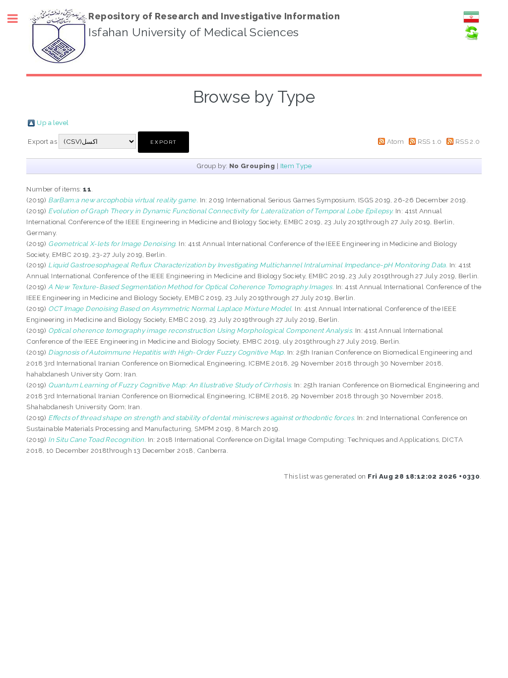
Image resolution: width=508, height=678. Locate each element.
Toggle (18, 18)
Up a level (52, 122)
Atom (395, 141)
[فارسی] (471, 22)
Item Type (296, 166)
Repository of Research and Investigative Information (214, 16)
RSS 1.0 (430, 141)
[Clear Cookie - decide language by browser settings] (471, 38)
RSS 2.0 (467, 141)
